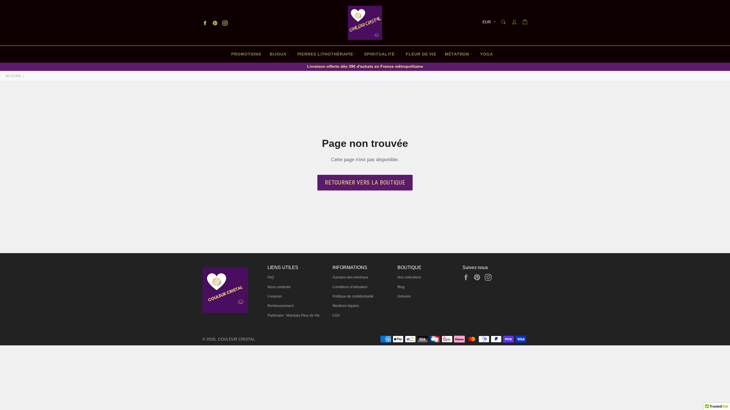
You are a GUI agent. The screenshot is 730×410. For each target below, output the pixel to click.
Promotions (246, 54)
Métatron (457, 54)
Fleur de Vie (421, 54)
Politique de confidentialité (353, 296)
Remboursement (280, 306)
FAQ (270, 277)
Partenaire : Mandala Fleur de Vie (293, 315)
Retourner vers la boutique (365, 182)
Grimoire (404, 296)
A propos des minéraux (350, 277)
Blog (401, 287)
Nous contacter (279, 287)
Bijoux (278, 54)
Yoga (486, 54)
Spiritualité (379, 54)
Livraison (274, 296)
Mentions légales (345, 306)
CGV (336, 315)
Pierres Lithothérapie (325, 54)
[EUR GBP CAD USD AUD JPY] (488, 23)
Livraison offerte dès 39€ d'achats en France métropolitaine (365, 66)
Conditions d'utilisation (350, 287)
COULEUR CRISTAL (236, 339)
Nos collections (409, 277)
